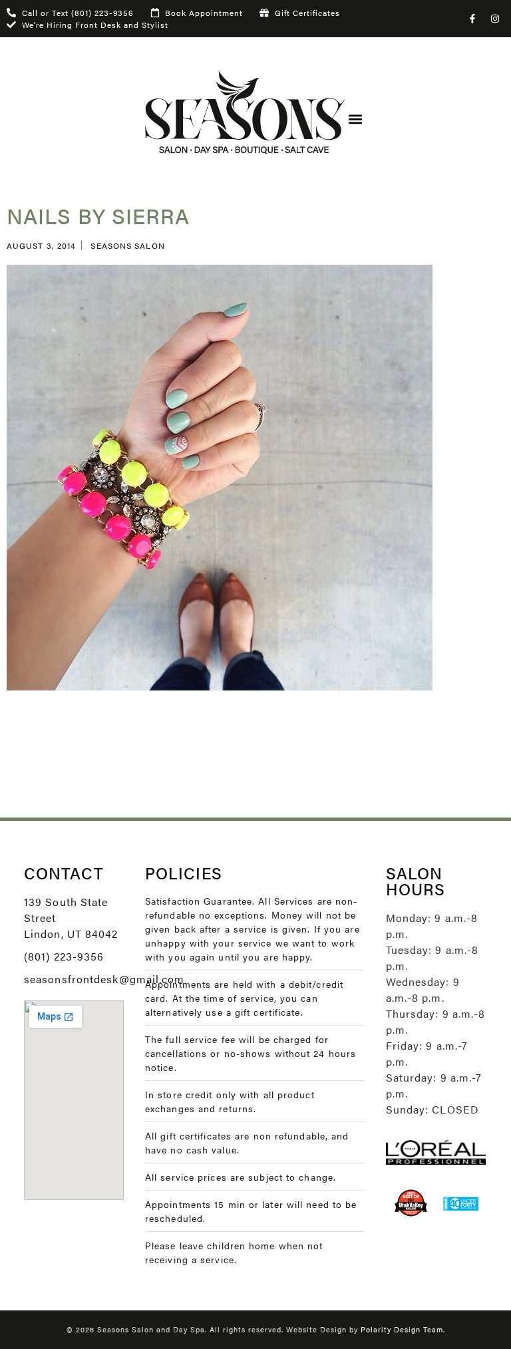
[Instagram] (495, 18)
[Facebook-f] (472, 18)
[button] (356, 119)
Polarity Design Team (402, 1329)
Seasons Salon (127, 245)
